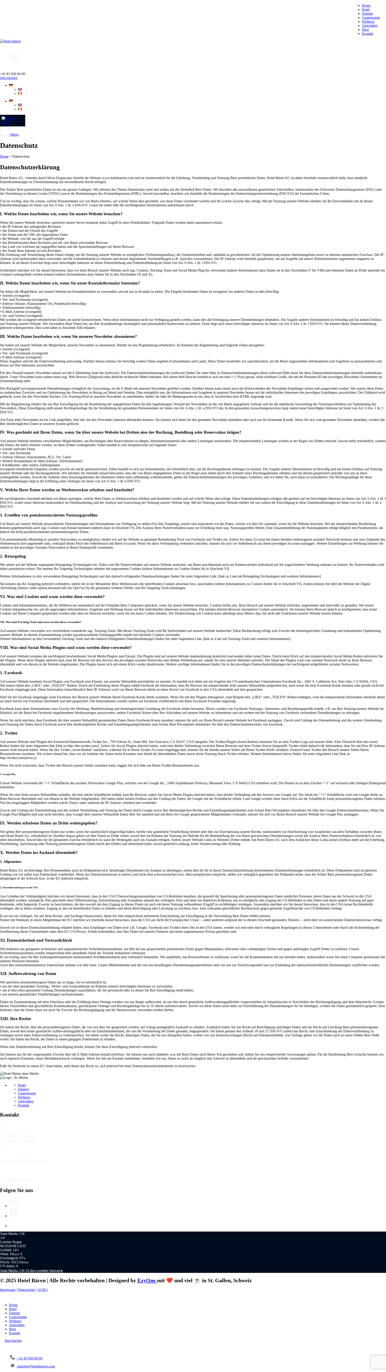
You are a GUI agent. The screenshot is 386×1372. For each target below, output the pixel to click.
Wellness (24, 1097)
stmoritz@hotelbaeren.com (24, 1160)
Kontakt (23, 1105)
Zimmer (23, 1089)
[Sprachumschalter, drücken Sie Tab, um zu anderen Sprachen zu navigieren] (11, 85)
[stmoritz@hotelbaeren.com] (3, 1152)
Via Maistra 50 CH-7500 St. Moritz (18, 1138)
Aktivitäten (26, 1101)
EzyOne (147, 1280)
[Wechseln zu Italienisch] (20, 93)
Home (4, 156)
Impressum (7, 1290)
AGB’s (43, 1290)
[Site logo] (10, 41)
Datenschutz (26, 1290)
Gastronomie (27, 1093)
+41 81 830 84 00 (15, 1180)
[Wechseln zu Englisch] (20, 89)
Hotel (22, 1085)
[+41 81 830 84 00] (3, 1171)
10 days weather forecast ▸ (31, 1270)
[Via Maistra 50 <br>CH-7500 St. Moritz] (3, 1127)
